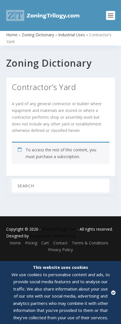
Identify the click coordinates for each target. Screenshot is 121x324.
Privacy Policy (60, 249)
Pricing (31, 243)
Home (11, 34)
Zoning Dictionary (38, 34)
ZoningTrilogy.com (59, 229)
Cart (45, 243)
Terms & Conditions (90, 243)
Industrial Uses (71, 34)
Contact (60, 243)
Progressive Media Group (53, 235)
